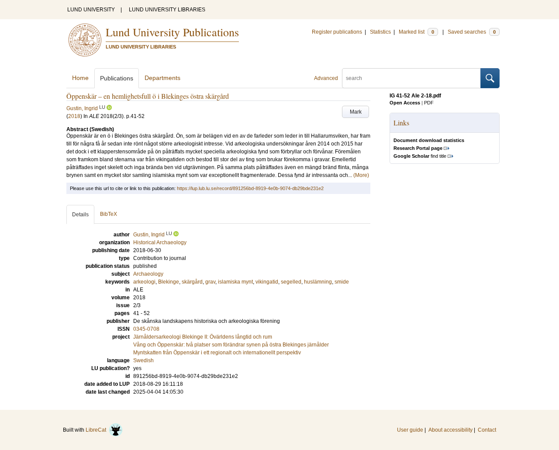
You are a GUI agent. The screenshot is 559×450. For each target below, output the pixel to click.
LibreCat (97, 430)
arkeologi (144, 282)
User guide (410, 430)
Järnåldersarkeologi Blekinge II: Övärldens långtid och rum (202, 337)
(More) (361, 175)
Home (80, 77)
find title (419, 156)
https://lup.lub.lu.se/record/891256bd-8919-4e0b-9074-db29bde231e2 (250, 188)
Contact (487, 430)
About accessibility (450, 430)
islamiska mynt (235, 282)
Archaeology (148, 274)
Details (80, 214)
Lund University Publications (172, 31)
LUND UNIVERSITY (91, 10)
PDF (429, 102)
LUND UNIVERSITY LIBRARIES (167, 10)
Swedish (143, 360)
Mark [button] (356, 112)
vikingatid (266, 282)
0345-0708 (146, 329)
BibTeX (108, 214)
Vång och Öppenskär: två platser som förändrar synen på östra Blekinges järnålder (231, 345)
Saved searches (472, 32)
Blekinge (168, 282)
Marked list (416, 32)
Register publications (337, 32)
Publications (116, 78)
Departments (162, 77)
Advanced (326, 78)
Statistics (380, 32)
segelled (291, 282)
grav (210, 282)
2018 (74, 116)
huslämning (318, 282)
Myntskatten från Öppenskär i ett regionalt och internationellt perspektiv (217, 353)
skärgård (192, 282)
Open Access (405, 102)
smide (342, 282)
